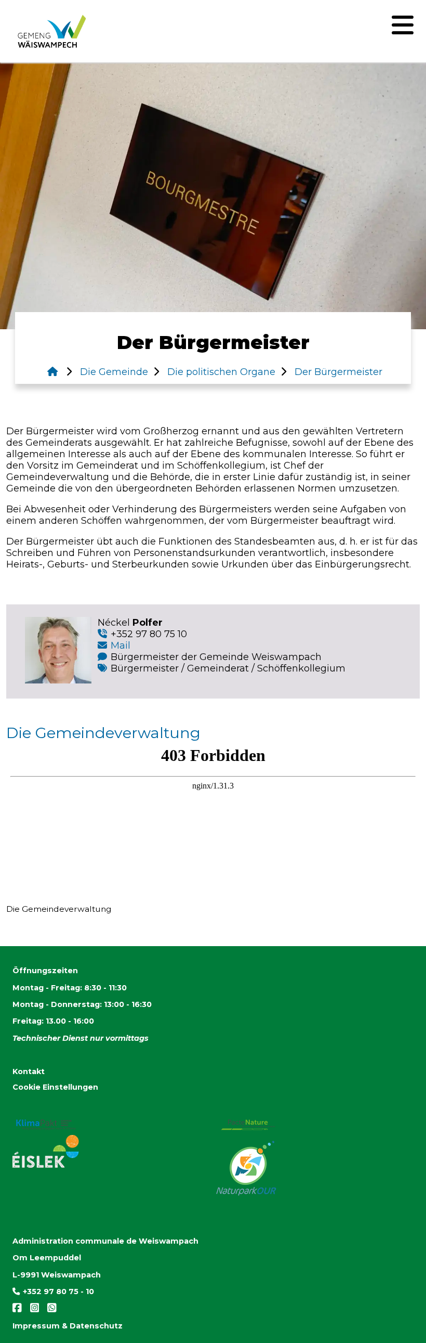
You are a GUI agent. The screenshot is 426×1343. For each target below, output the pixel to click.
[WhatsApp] (49, 1310)
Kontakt (28, 1071)
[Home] (52, 372)
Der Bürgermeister (337, 372)
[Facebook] (18, 1310)
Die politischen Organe (220, 372)
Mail (120, 645)
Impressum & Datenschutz (67, 1326)
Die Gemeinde (112, 372)
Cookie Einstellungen (55, 1087)
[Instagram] (33, 1310)
